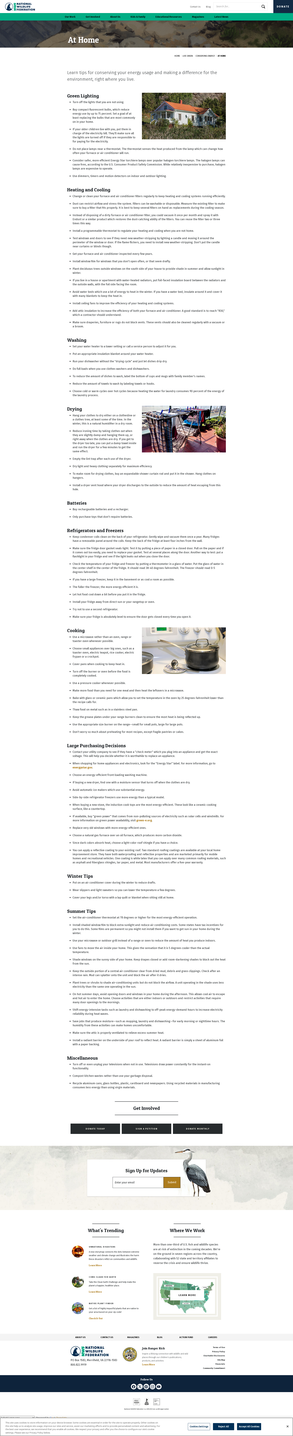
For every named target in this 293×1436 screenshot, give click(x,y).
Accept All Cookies (249, 1426)
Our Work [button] (70, 16)
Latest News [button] (221, 16)
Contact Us (195, 6)
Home (177, 56)
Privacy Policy (218, 1352)
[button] (171, 1182)
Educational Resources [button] (168, 16)
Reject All (223, 1426)
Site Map (221, 1360)
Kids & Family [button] (138, 16)
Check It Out (96, 1318)
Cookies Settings (199, 1426)
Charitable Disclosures (214, 1356)
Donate (283, 6)
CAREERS (212, 1337)
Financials (220, 1364)
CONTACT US (107, 1337)
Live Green (188, 56)
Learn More (95, 1265)
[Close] (287, 1426)
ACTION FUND (186, 1337)
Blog (208, 6)
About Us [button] (115, 16)
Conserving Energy (205, 56)
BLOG (159, 1337)
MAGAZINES (133, 1337)
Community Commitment (214, 1368)
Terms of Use (219, 1347)
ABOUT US (80, 1337)
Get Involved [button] (93, 16)
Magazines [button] (198, 16)
